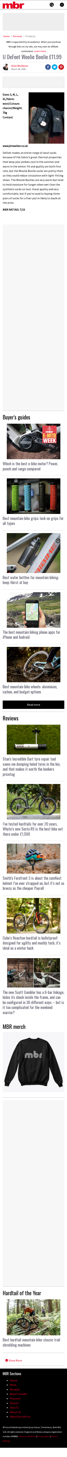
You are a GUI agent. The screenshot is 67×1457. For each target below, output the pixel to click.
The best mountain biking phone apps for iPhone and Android (31, 634)
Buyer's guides (16, 417)
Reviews (17, 36)
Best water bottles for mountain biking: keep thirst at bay (31, 579)
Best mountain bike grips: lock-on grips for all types (33, 520)
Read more (33, 704)
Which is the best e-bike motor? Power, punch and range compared (30, 466)
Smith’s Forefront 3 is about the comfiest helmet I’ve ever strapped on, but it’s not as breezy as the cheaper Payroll (33, 883)
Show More (15, 1360)
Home (6, 36)
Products (30, 36)
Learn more (40, 51)
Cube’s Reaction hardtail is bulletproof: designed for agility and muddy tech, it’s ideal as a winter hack (32, 943)
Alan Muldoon (19, 65)
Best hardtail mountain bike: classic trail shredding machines (31, 1342)
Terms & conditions (27, 1436)
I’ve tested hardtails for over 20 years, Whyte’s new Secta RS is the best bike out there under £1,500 (33, 829)
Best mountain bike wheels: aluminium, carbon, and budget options (30, 689)
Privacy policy (43, 1436)
